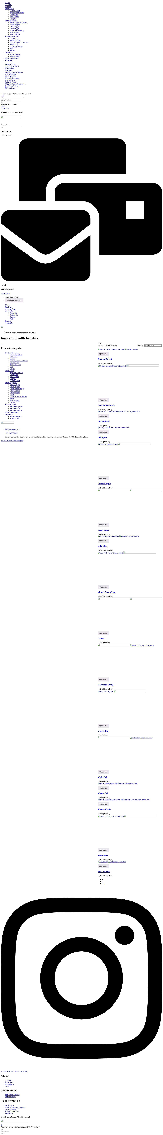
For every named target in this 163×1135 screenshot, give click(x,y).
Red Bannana (104, 871)
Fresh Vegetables (11, 21)
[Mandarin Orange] (126, 645)
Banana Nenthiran (106, 405)
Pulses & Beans (15, 40)
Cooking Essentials (12, 36)
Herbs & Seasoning (16, 31)
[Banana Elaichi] (118, 349)
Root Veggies (14, 33)
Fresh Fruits (9, 9)
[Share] (6, 1131)
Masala (12, 359)
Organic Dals (10, 80)
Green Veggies (15, 25)
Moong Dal (103, 793)
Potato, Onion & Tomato (18, 23)
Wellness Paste (15, 409)
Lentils (101, 638)
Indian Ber (102, 546)
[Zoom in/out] (2, 1131)
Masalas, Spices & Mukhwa (15, 84)
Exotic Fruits (14, 17)
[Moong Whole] (123, 799)
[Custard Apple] (124, 444)
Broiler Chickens (16, 416)
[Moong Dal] (117, 783)
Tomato (12, 403)
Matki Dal (102, 777)
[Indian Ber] (118, 536)
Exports (8, 7)
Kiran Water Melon (106, 592)
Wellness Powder (16, 411)
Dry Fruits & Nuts (16, 46)
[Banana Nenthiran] (128, 366)
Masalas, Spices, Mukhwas (19, 42)
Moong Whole (104, 809)
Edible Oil (13, 357)
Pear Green (103, 855)
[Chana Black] (119, 412)
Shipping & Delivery (12, 1095)
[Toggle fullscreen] (4, 1131)
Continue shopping (14, 300)
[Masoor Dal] (122, 692)
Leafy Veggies (15, 27)
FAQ (11, 319)
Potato (12, 399)
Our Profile (9, 311)
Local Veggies (15, 29)
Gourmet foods (10, 309)
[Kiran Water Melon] (127, 553)
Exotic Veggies (15, 34)
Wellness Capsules (16, 407)
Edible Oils (14, 44)
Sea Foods (9, 52)
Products (8, 307)
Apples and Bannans (17, 13)
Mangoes (13, 19)
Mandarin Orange (106, 685)
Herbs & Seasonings (17, 389)
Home (7, 3)
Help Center (9, 1084)
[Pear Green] (127, 816)
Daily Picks (14, 15)
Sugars (12, 50)
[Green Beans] (130, 490)
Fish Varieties (14, 56)
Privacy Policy (10, 1097)
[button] (9, 104)
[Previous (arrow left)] (2, 1133)
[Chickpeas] (113, 428)
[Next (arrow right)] (4, 1133)
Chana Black (104, 421)
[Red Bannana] (112, 862)
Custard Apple (104, 484)
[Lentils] (130, 599)
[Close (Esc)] (8, 1131)
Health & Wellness (11, 58)
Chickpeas (102, 437)
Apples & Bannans (12, 66)
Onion (12, 395)
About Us (8, 5)
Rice (11, 48)
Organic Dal (14, 38)
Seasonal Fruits (15, 11)
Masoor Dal (103, 731)
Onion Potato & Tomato (18, 397)
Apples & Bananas (16, 373)
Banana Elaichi (105, 359)
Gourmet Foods (10, 405)
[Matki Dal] (125, 738)
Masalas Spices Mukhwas (19, 361)
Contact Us (9, 60)
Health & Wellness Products (15, 1107)
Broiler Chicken (15, 54)
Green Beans (103, 530)
